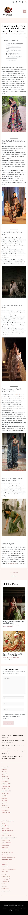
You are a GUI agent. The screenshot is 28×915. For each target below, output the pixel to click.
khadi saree (5, 854)
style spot (4, 886)
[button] (25, 2)
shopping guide (6, 879)
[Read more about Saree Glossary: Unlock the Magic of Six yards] (14, 641)
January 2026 (5, 781)
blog (11, 910)
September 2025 (6, 791)
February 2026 (5, 778)
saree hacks (5, 871)
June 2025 (4, 798)
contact (12, 908)
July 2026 (4, 769)
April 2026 (4, 774)
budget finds (5, 828)
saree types (5, 874)
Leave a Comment (7, 33)
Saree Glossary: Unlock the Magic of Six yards (13, 654)
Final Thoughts (12, 60)
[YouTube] (19, 2)
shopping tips (5, 881)
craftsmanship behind (7, 835)
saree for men (5, 866)
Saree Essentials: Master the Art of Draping (13, 622)
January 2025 (5, 810)
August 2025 (5, 793)
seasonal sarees (6, 876)
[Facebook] (16, 2)
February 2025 (5, 807)
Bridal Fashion (5, 825)
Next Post (14, 576)
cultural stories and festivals (9, 838)
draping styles (5, 845)
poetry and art (5, 862)
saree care (4, 864)
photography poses (7, 859)
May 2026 (4, 771)
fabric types (5, 847)
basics (14, 33)
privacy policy (21, 908)
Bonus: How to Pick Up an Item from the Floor (14, 57)
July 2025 (4, 795)
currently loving (6, 840)
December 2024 (6, 812)
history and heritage (7, 852)
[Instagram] (13, 2)
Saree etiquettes (12, 563)
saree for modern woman (8, 869)
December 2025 (6, 783)
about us (5, 908)
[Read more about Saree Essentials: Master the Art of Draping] (14, 603)
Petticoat (17, 394)
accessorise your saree (8, 821)
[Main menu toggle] (25, 11)
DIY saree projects (7, 842)
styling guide (5, 888)
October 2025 (5, 788)
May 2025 (4, 800)
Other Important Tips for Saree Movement (13, 54)
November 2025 (6, 786)
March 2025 (5, 805)
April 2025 (4, 803)
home (16, 910)
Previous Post (14, 572)
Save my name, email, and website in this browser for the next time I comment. (14, 716)
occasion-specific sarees (8, 857)
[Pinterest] (22, 2)
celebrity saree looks (7, 830)
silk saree (4, 883)
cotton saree (5, 833)
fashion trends (5, 850)
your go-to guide (21, 33)
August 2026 (5, 766)
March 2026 (5, 776)
